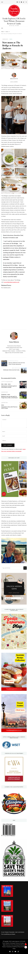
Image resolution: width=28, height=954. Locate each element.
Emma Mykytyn (14, 78)
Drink (5, 384)
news (11, 39)
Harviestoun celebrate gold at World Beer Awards (9, 386)
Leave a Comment (14, 81)
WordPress (14, 946)
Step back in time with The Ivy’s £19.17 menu (9, 407)
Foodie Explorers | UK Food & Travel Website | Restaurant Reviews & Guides (14, 21)
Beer (2, 384)
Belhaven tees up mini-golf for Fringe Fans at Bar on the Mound (9, 397)
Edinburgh (4, 394)
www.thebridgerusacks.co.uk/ (11, 282)
